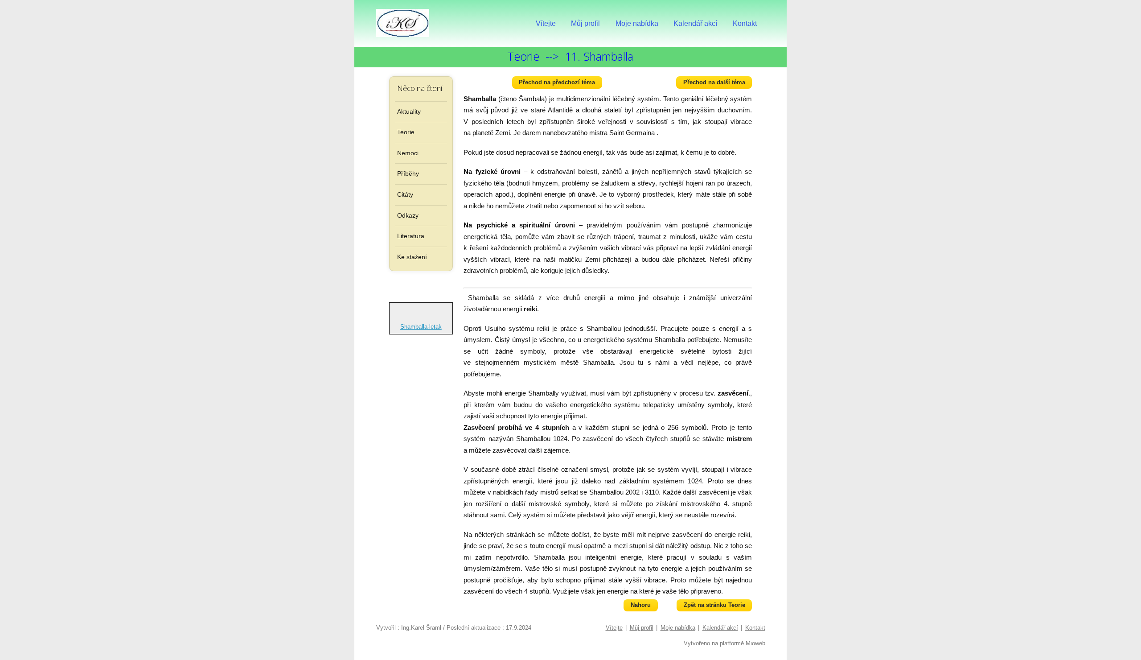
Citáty (405, 194)
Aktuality (409, 111)
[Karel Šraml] (403, 23)
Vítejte (546, 23)
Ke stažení (412, 256)
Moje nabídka (637, 23)
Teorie (406, 132)
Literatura (410, 235)
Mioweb (755, 643)
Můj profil (585, 23)
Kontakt (745, 23)
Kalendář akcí (695, 23)
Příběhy (408, 173)
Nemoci (408, 153)
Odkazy (408, 215)
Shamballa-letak (421, 326)
